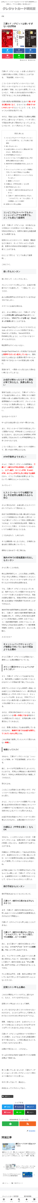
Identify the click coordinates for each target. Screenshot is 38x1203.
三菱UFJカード (8, 1096)
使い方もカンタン (12, 146)
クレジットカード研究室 (10, 1196)
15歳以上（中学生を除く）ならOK (17, 184)
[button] (34, 579)
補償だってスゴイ (14, 181)
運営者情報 (27, 1196)
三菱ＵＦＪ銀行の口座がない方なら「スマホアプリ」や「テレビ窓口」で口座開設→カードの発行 (20, 198)
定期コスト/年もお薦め (13, 204)
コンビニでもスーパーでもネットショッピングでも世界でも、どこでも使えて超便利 (19, 140)
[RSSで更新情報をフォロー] (27, 1123)
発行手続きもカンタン (13, 187)
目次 (16, 133)
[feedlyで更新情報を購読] (10, 1123)
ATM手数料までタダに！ (14, 155)
